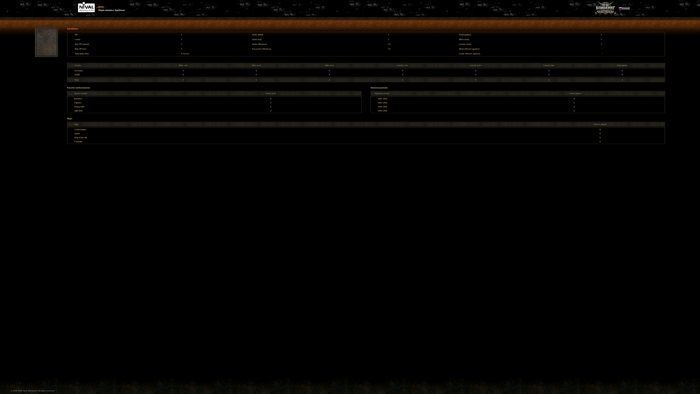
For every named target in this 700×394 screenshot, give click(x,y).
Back (100, 6)
